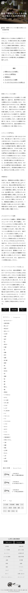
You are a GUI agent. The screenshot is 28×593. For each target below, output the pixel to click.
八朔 (5, 442)
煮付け (5, 344)
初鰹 (5, 445)
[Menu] (25, 3)
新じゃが (6, 326)
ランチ (22, 504)
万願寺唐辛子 (7, 437)
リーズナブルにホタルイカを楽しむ (15, 82)
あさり (5, 429)
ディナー (5, 507)
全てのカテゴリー (8, 320)
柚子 (5, 339)
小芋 (5, 455)
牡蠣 (5, 347)
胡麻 (5, 357)
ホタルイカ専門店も (10, 74)
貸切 (9, 511)
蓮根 (5, 376)
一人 (22, 507)
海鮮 (19, 507)
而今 (5, 355)
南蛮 (5, 447)
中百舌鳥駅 (12, 504)
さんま (5, 405)
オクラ (5, 426)
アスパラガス (7, 421)
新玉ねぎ (6, 328)
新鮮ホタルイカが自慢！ (12, 71)
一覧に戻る (14, 309)
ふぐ (5, 413)
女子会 (13, 511)
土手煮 (5, 450)
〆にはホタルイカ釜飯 (11, 80)
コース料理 (6, 504)
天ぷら (5, 453)
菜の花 (5, 371)
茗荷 (5, 368)
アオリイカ (6, 416)
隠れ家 (10, 507)
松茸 (5, 336)
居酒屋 (17, 504)
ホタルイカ (6, 434)
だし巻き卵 (6, 410)
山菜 (5, 458)
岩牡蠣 (5, 461)
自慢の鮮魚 (6, 323)
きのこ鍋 (6, 402)
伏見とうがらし (7, 440)
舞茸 (5, 363)
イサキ (5, 424)
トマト (5, 432)
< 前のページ (5, 309)
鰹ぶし (5, 387)
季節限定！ (8, 77)
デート (5, 511)
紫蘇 (5, 352)
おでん (5, 397)
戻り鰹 (5, 360)
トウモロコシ (7, 395)
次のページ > (23, 309)
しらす (5, 408)
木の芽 (5, 334)
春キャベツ (6, 331)
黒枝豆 (5, 392)
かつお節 (6, 400)
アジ (5, 418)
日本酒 (14, 507)
